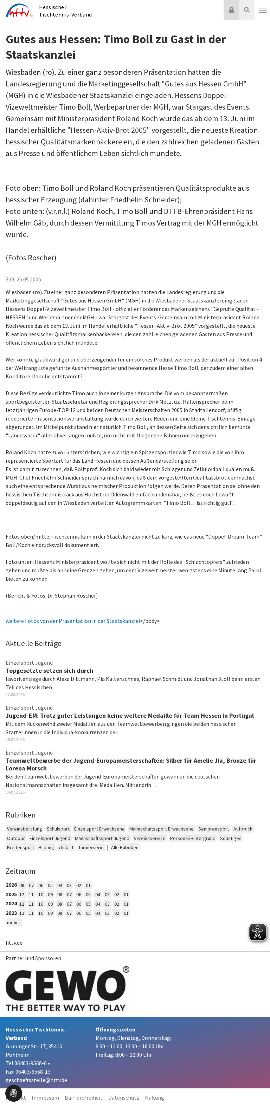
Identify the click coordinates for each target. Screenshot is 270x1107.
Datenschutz (123, 1097)
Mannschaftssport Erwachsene (161, 829)
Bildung (46, 847)
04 (59, 885)
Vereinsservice (150, 838)
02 (78, 885)
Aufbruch (242, 829)
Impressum (45, 1097)
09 (50, 894)
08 (21, 885)
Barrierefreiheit (84, 1097)
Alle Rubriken (125, 847)
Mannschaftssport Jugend (102, 838)
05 (50, 885)
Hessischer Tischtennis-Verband (65, 11)
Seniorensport (213, 829)
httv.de (14, 942)
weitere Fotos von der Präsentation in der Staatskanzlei (73, 620)
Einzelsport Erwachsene (99, 829)
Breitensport (20, 847)
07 (31, 885)
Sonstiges (231, 838)
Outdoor (16, 838)
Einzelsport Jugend (50, 838)
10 (40, 894)
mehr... (14, 922)
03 (69, 885)
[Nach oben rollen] (256, 1087)
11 (31, 894)
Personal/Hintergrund (193, 838)
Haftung (154, 1097)
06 (40, 885)
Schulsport (58, 829)
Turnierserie (91, 847)
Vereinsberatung (24, 829)
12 (21, 894)
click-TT (66, 847)
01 (88, 885)
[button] (14, 1092)
